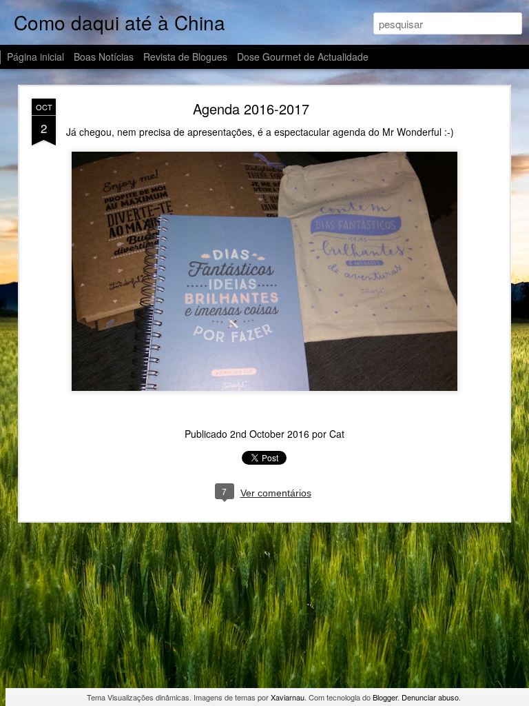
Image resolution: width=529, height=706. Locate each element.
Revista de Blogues (185, 56)
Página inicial (35, 56)
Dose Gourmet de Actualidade (303, 56)
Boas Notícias (104, 56)
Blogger (385, 697)
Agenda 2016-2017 (251, 109)
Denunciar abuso (430, 697)
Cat (336, 434)
